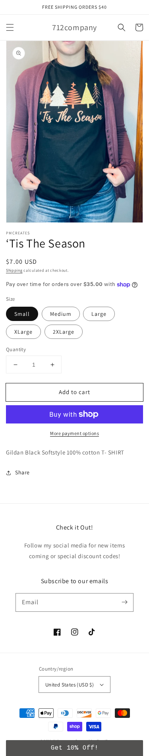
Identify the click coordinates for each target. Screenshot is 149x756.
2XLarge (63, 331)
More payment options (74, 433)
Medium (61, 313)
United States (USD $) (69, 684)
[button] (10, 27)
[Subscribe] (124, 602)
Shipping (14, 270)
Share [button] (22, 472)
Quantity (16, 349)
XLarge (23, 331)
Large (98, 313)
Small (22, 313)
